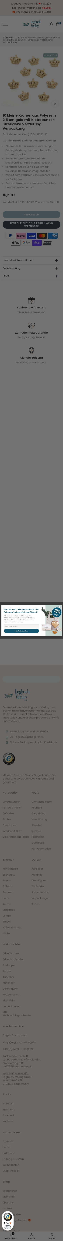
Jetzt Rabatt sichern (21, 631)
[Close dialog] (59, 607)
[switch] (8, 1227)
